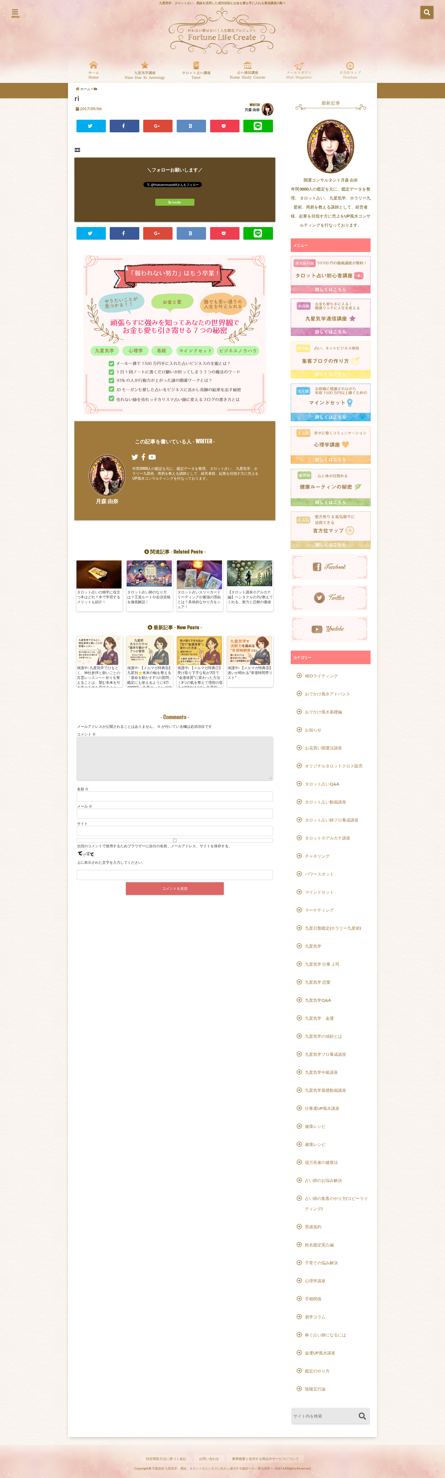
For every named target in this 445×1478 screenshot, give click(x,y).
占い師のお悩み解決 (323, 1180)
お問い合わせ (209, 1459)
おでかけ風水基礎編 (323, 711)
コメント (86, 734)
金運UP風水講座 (320, 1352)
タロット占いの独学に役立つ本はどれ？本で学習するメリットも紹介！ (98, 597)
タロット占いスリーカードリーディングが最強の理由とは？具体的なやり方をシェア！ (199, 599)
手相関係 (313, 1298)
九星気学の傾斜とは (323, 1036)
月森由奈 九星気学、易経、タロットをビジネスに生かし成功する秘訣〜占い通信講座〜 (212, 1468)
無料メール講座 (298, 70)
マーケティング (319, 909)
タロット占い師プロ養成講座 (331, 819)
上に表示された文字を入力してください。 (111, 862)
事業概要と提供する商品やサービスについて (265, 1459)
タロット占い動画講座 (325, 801)
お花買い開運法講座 (323, 747)
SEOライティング (321, 675)
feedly (176, 202)
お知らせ (313, 729)
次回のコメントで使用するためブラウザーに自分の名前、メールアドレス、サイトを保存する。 (154, 846)
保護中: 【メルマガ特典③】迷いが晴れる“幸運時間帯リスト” (250, 672)
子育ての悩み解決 (321, 1262)
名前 (83, 789)
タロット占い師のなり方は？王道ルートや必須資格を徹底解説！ (148, 597)
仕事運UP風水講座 (322, 1108)
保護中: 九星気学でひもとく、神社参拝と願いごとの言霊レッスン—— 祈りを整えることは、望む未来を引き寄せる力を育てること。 (98, 677)
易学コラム (315, 1316)
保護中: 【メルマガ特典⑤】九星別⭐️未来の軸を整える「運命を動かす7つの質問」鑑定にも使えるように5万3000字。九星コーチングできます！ (150, 679)
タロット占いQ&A (322, 783)
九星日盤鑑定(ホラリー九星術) (333, 928)
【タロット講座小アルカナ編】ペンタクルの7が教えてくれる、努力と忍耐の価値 (250, 597)
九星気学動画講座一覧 (144, 70)
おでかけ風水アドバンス (327, 693)
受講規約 (313, 1226)
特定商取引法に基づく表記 (166, 1459)
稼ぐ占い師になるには (325, 1334)
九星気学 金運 (319, 1018)
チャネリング (317, 855)
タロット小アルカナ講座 (327, 837)
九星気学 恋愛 (317, 982)
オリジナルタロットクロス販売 (334, 765)
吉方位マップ (350, 70)
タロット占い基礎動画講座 (196, 70)
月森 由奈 (252, 109)
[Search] (362, 1416)
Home (93, 70)
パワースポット (319, 873)
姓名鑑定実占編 (319, 1244)
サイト (82, 823)
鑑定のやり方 (317, 1370)
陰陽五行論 (315, 1388)
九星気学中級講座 (321, 1072)
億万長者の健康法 (321, 1162)
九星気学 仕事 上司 (322, 964)
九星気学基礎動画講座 (325, 1090)
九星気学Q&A (318, 1000)
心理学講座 (315, 1280)
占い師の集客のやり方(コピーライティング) (336, 1203)
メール (84, 806)
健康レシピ (315, 1126)
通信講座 (247, 70)
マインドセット (319, 891)
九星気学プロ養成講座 (325, 1054)
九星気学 (313, 946)
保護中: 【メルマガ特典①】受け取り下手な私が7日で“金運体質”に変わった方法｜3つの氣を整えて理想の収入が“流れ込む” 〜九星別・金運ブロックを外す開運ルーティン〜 (200, 682)
